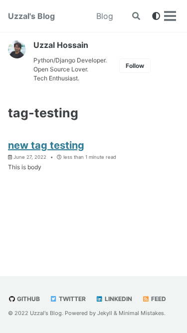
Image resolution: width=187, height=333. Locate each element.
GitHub (27, 299)
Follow (135, 65)
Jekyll (104, 313)
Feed (158, 299)
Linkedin (117, 299)
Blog (104, 16)
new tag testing (46, 145)
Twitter (71, 299)
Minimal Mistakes (141, 313)
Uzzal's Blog (31, 16)
